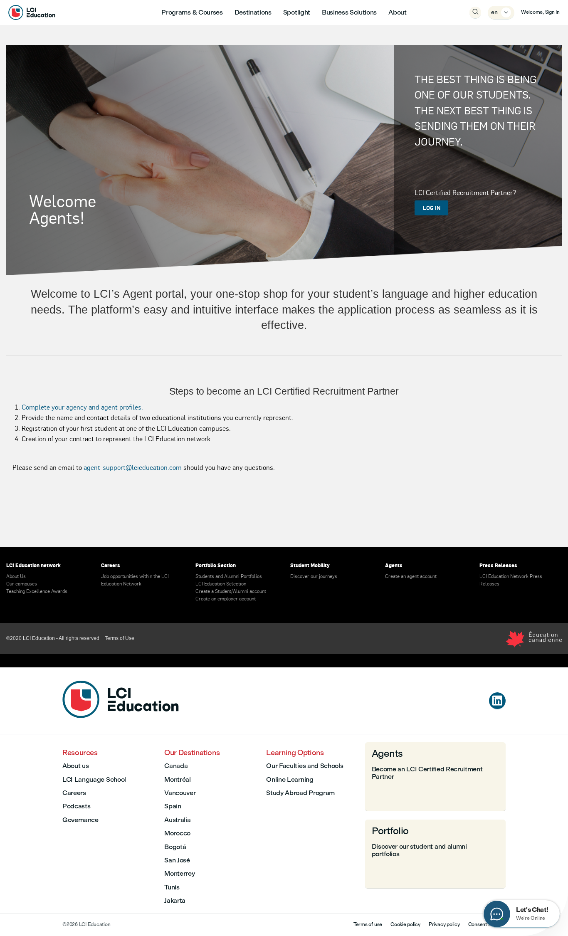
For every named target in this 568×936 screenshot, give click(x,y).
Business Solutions (349, 12)
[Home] (120, 716)
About (397, 12)
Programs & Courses (191, 12)
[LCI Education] (32, 12)
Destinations (253, 12)
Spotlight (296, 12)
